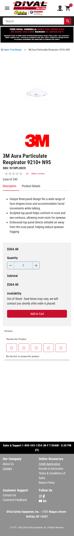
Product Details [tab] (31, 186)
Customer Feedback (15, 500)
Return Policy (47, 482)
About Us (8, 464)
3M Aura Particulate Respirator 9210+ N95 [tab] (49, 49)
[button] (12, 348)
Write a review (38, 173)
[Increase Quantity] (36, 265)
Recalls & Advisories (51, 468)
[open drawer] (7, 8)
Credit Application (49, 464)
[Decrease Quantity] (10, 265)
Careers (7, 468)
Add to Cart (37, 314)
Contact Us (9, 495)
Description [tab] (9, 186)
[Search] (67, 21)
